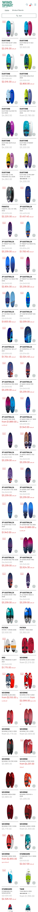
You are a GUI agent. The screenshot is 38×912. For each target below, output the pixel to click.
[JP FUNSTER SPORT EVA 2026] (28, 299)
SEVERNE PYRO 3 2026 (9, 826)
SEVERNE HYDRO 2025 (27, 761)
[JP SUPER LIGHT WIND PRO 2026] (28, 475)
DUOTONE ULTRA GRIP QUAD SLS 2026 (27, 175)
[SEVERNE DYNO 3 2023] (28, 680)
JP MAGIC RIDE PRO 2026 (10, 454)
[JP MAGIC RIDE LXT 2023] (28, 404)
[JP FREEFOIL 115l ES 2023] (28, 194)
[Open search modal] (27, 5)
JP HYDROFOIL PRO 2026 (10, 384)
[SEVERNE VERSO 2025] (10, 842)
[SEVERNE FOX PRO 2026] (10, 747)
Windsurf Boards (17, 10)
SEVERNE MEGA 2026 (9, 794)
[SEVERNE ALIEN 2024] (10, 680)
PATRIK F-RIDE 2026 (26, 630)
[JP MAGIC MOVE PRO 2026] (28, 369)
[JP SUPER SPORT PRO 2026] (10, 580)
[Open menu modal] (35, 5)
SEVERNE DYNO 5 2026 (9, 731)
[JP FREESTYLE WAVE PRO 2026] (28, 264)
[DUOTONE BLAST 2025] (10, 28)
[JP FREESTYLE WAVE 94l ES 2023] (28, 229)
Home (7, 10)
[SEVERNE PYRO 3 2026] (10, 812)
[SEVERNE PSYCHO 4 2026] (28, 780)
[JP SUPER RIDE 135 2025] (28, 510)
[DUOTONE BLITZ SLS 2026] (28, 28)
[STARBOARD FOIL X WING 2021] (28, 842)
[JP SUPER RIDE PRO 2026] (10, 545)
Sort (20, 16)
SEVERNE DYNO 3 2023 (27, 695)
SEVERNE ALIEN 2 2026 (27, 660)
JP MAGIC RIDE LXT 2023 (28, 419)
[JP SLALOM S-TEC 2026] (10, 475)
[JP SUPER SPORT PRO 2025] (28, 545)
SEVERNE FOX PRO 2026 (9, 761)
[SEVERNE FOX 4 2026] (28, 717)
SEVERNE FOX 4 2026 (27, 731)
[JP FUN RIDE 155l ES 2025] (10, 299)
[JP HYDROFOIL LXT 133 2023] (28, 334)
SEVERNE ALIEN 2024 (9, 695)
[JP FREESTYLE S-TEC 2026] (10, 229)
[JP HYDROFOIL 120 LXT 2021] (10, 334)
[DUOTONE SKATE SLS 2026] (10, 128)
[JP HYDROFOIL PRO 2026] (10, 369)
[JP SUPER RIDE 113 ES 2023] (10, 510)
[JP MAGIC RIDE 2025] (10, 404)
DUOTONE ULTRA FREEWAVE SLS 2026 (8, 175)
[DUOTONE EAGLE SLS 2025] (28, 61)
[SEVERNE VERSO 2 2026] (28, 812)
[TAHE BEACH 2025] (28, 877)
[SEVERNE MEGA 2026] (10, 780)
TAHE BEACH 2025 (26, 891)
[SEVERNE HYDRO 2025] (28, 747)
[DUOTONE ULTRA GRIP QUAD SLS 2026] (28, 160)
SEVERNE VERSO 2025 (9, 856)
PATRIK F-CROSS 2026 (9, 630)
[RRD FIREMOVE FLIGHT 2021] (10, 645)
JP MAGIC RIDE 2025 (8, 419)
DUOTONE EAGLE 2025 (9, 76)
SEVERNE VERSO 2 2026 (27, 826)
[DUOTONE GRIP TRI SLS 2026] (28, 96)
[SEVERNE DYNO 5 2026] (10, 717)
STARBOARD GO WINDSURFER (7, 892)
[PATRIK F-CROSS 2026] (10, 615)
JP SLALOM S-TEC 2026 (9, 489)
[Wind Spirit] (7, 4)
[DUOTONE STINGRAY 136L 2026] (28, 128)
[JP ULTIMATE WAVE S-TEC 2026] (28, 580)
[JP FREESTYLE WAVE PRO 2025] (10, 264)
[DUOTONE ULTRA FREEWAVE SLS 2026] (10, 160)
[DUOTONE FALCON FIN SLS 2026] (10, 96)
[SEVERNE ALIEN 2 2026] (28, 645)
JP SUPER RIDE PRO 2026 (10, 560)
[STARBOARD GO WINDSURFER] (10, 877)
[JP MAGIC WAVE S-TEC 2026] (28, 440)
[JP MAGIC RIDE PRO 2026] (10, 440)
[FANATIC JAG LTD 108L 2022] (10, 194)
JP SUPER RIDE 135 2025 (28, 525)
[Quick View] (16, 34)
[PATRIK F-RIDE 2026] (28, 615)
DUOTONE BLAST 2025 (9, 43)
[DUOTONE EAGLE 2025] (10, 61)
